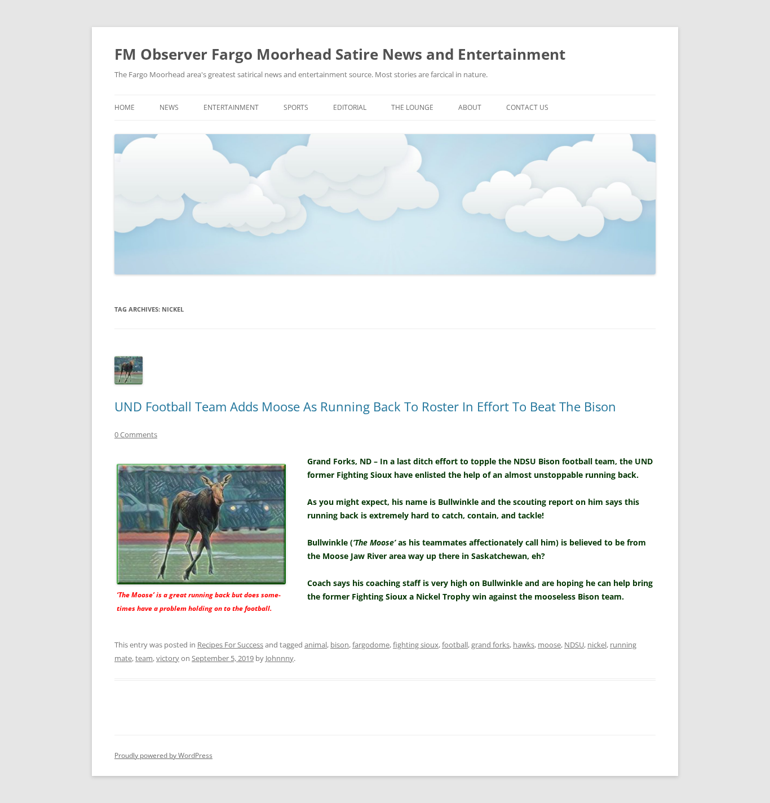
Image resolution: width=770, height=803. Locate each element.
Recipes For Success (230, 645)
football (455, 645)
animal (315, 645)
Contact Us (527, 107)
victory (167, 658)
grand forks (490, 645)
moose (549, 645)
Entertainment (231, 107)
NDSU (574, 645)
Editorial (349, 107)
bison (339, 645)
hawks (523, 645)
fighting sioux (416, 645)
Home (124, 107)
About (469, 107)
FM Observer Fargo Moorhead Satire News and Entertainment (339, 54)
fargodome (371, 645)
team (144, 658)
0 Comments (135, 434)
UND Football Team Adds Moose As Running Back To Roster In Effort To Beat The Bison (365, 406)
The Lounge (412, 107)
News (169, 107)
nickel (597, 645)
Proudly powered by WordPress (163, 755)
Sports (296, 107)
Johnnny (279, 658)
